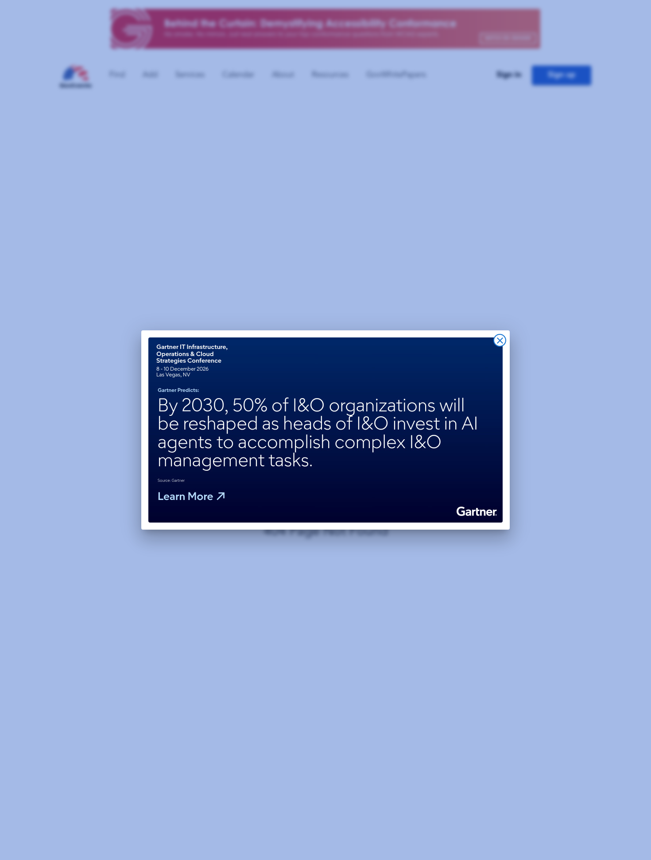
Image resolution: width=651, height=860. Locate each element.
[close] (499, 340)
